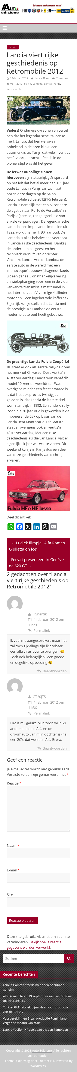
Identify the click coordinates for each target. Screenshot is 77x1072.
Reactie (14, 783)
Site (10, 894)
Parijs (56, 83)
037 (12, 83)
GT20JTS (39, 696)
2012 (19, 83)
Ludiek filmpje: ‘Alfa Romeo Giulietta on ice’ (37, 546)
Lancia (12, 47)
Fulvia (27, 83)
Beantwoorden (55, 671)
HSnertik (40, 614)
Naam (13, 845)
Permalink (42, 630)
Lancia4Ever (42, 78)
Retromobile (14, 89)
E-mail (13, 870)
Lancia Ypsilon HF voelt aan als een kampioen (35, 1029)
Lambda (37, 83)
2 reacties (62, 78)
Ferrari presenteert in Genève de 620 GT (36, 562)
